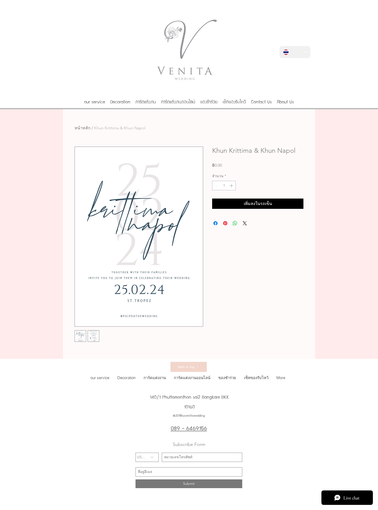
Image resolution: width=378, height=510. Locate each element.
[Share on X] (245, 223)
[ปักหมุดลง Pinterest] (225, 223)
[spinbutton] (224, 185)
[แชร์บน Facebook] (215, 223)
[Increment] (232, 185)
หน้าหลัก (83, 128)
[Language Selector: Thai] (295, 52)
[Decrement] (216, 185)
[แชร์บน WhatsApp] (235, 223)
